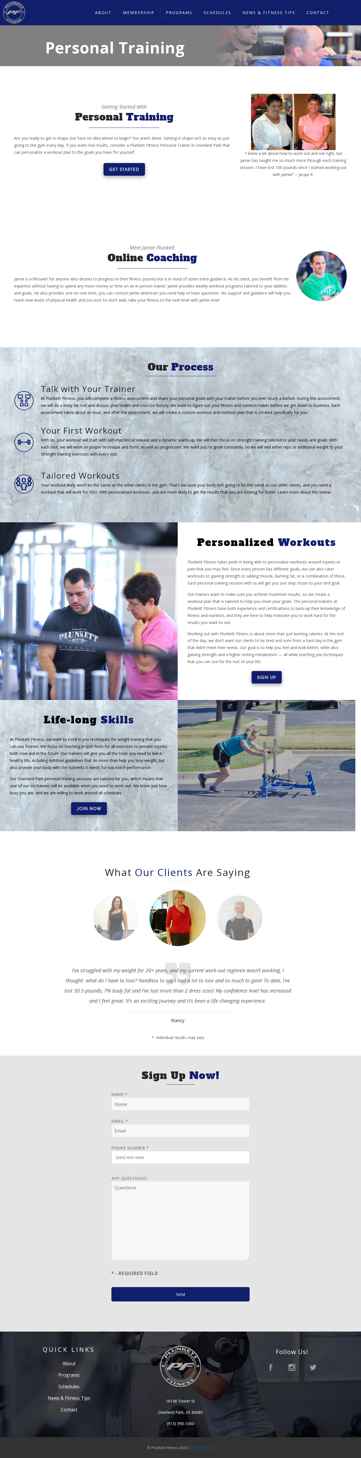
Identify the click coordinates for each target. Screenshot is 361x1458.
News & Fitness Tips (269, 12)
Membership (139, 12)
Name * (119, 1094)
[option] (116, 923)
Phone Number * (130, 1148)
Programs (179, 12)
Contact (318, 12)
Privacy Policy (202, 1447)
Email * (119, 1121)
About (103, 12)
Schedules (217, 12)
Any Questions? (129, 1178)
